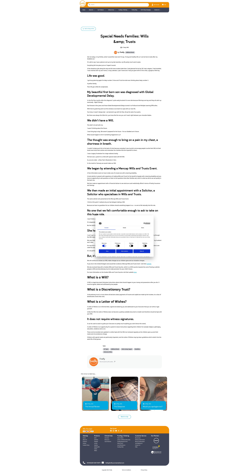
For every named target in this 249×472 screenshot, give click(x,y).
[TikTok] (121, 431)
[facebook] (111, 431)
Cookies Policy (86, 445)
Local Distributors (121, 445)
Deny (107, 251)
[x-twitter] (118, 431)
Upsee (95, 448)
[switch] (118, 246)
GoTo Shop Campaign (146, 9)
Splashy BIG (97, 447)
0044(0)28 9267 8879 (93, 463)
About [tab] (142, 227)
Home (83, 9)
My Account (156, 4)
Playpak (96, 441)
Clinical (84, 443)
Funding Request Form (122, 441)
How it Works (120, 438)
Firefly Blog (134, 9)
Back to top (124, 417)
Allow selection (124, 251)
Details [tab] (124, 227)
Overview (107, 438)
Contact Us (156, 9)
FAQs (136, 447)
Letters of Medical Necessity (123, 439)
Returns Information (140, 441)
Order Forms (120, 443)
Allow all (142, 251)
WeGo (95, 450)
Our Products (101, 9)
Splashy (96, 445)
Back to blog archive (89, 28)
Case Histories (108, 441)
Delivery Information (140, 439)
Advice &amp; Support (127, 349)
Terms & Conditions (126, 470)
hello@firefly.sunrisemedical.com (115, 463)
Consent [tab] (106, 227)
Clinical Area (111, 9)
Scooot (95, 443)
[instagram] (113, 431)
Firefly (122, 52)
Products (85, 441)
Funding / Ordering (123, 9)
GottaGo (96, 439)
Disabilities (137, 349)
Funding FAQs (120, 447)
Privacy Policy (144, 470)
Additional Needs (130, 52)
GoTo (95, 438)
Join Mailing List (138, 443)
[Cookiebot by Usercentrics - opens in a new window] (144, 223)
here (135, 272)
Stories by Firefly (108, 352)
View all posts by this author (106, 361)
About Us (91, 9)
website (149, 264)
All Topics (106, 349)
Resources (107, 439)
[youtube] (116, 431)
